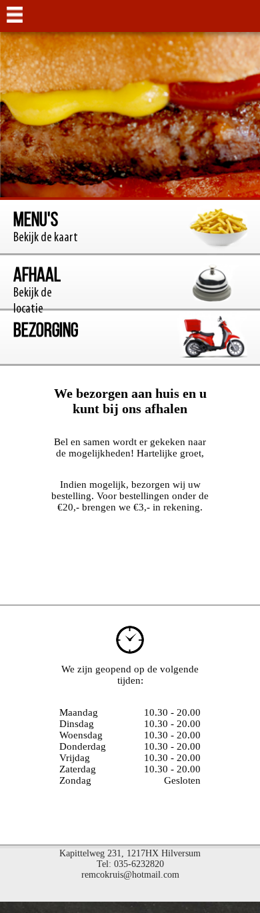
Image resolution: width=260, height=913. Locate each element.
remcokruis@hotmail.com (130, 875)
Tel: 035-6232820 (130, 864)
